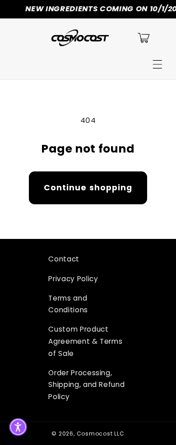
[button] (157, 64)
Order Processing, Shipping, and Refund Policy (86, 384)
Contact (63, 259)
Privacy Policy (73, 278)
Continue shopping (88, 187)
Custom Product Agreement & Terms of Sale (85, 341)
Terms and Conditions (68, 304)
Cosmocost (95, 433)
